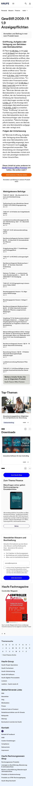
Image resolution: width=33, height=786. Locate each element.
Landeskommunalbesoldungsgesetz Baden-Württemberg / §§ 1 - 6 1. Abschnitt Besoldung (16, 221)
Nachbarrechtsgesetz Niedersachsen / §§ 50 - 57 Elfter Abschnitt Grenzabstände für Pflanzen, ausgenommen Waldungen (15, 308)
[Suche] (25, 3)
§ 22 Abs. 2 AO (10, 107)
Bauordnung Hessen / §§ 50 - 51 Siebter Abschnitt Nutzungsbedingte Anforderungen (16, 353)
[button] (16, 175)
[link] (4, 10)
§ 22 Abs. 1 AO (13, 75)
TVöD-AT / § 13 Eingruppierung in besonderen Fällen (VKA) (16, 284)
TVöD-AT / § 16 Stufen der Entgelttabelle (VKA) (16, 212)
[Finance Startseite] (5, 3)
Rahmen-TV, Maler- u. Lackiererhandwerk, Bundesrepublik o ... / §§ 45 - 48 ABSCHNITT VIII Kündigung (15, 275)
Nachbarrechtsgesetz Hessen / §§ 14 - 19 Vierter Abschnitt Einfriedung (16, 344)
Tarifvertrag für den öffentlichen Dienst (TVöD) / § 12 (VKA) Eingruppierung (15, 204)
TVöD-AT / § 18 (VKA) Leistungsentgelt (15, 257)
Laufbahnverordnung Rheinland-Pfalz (15, 362)
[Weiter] (29, 428)
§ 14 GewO (10, 53)
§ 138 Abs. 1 (15, 51)
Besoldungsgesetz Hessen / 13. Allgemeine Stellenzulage (15, 292)
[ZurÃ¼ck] (25, 429)
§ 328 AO (23, 145)
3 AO (26, 51)
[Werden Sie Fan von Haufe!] (2, 731)
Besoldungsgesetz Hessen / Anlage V (15, 300)
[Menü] (13, 3)
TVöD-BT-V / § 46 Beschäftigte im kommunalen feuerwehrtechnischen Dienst (16, 369)
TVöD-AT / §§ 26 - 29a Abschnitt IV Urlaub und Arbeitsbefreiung (16, 196)
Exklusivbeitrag (9, 422)
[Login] (30, 3)
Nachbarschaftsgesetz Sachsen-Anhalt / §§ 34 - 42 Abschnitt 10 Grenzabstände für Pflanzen (16, 240)
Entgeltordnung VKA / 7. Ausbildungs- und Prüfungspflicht (15, 249)
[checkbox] (5, 568)
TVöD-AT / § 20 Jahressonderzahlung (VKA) (15, 231)
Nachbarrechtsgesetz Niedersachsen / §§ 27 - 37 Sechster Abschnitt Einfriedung (15, 265)
